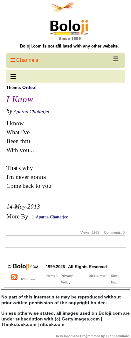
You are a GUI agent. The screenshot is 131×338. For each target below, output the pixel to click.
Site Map (114, 279)
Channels (26, 60)
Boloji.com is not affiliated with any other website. (69, 46)
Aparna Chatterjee (32, 111)
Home (50, 275)
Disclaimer (97, 275)
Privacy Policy (67, 279)
